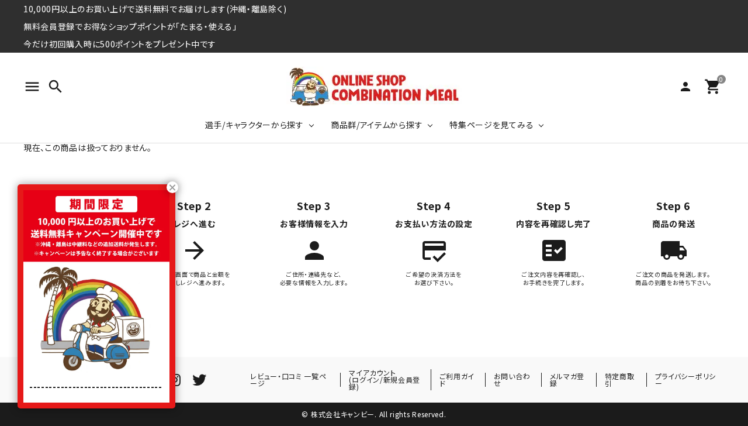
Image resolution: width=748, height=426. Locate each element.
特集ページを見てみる (491, 124)
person (685, 87)
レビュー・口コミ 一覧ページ (288, 379)
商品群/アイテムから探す (377, 124)
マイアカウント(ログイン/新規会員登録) (384, 379)
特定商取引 (620, 379)
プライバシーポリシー (685, 379)
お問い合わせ (512, 379)
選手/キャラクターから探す (254, 124)
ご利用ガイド (457, 379)
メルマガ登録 (567, 379)
